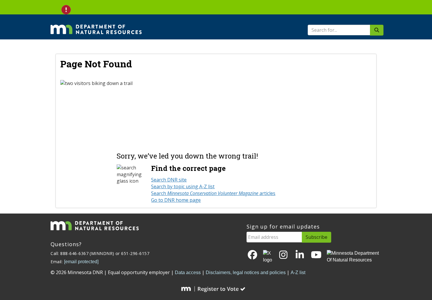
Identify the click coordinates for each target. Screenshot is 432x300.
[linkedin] (300, 255)
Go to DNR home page (176, 200)
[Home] (96, 25)
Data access (188, 272)
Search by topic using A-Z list (183, 186)
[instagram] (283, 255)
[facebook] (252, 255)
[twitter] (268, 257)
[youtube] (316, 255)
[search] (377, 30)
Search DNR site (169, 179)
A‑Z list (298, 272)
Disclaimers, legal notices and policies (246, 272)
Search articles (213, 193)
